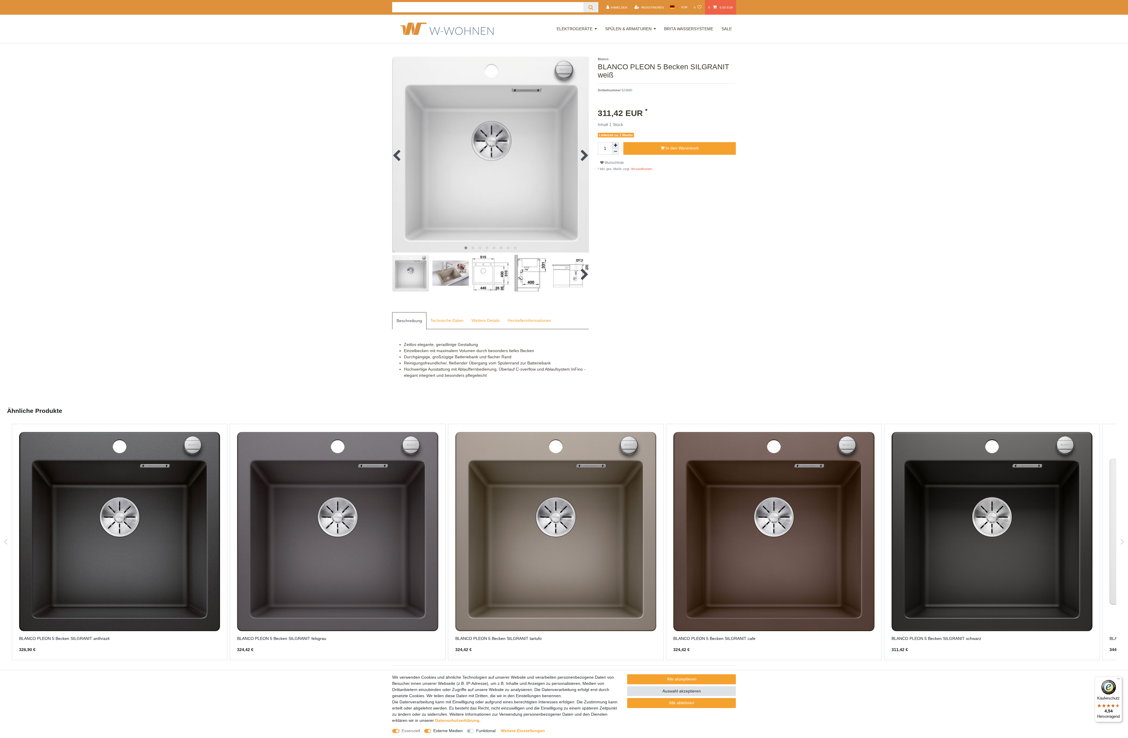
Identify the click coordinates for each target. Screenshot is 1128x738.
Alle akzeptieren (681, 679)
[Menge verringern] (615, 152)
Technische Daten (447, 320)
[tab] (409, 320)
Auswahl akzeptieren (681, 691)
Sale (726, 28)
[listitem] (119, 542)
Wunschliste (614, 163)
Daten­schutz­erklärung (457, 720)
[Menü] (1118, 680)
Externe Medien (448, 730)
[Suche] (590, 7)
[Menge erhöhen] (615, 145)
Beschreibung (409, 320)
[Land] (672, 7)
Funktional (486, 730)
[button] (6, 542)
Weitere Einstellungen (523, 730)
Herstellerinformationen (529, 320)
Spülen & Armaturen (628, 28)
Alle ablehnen (681, 702)
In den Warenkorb (681, 148)
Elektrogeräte (574, 28)
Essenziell (411, 730)
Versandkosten (641, 169)
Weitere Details (485, 320)
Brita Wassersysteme (688, 28)
